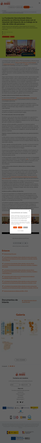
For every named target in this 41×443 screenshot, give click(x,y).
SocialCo (22, 230)
